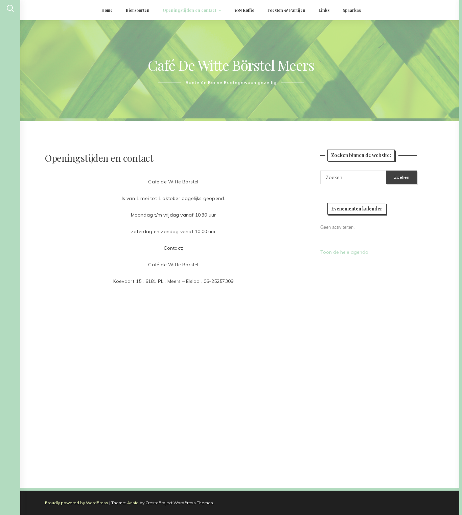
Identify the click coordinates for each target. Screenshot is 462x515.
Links (324, 10)
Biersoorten (137, 10)
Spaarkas (352, 10)
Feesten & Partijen (286, 10)
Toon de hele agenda (344, 252)
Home (107, 10)
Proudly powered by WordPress (76, 502)
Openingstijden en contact (189, 10)
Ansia (133, 502)
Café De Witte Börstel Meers (231, 64)
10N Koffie (244, 10)
